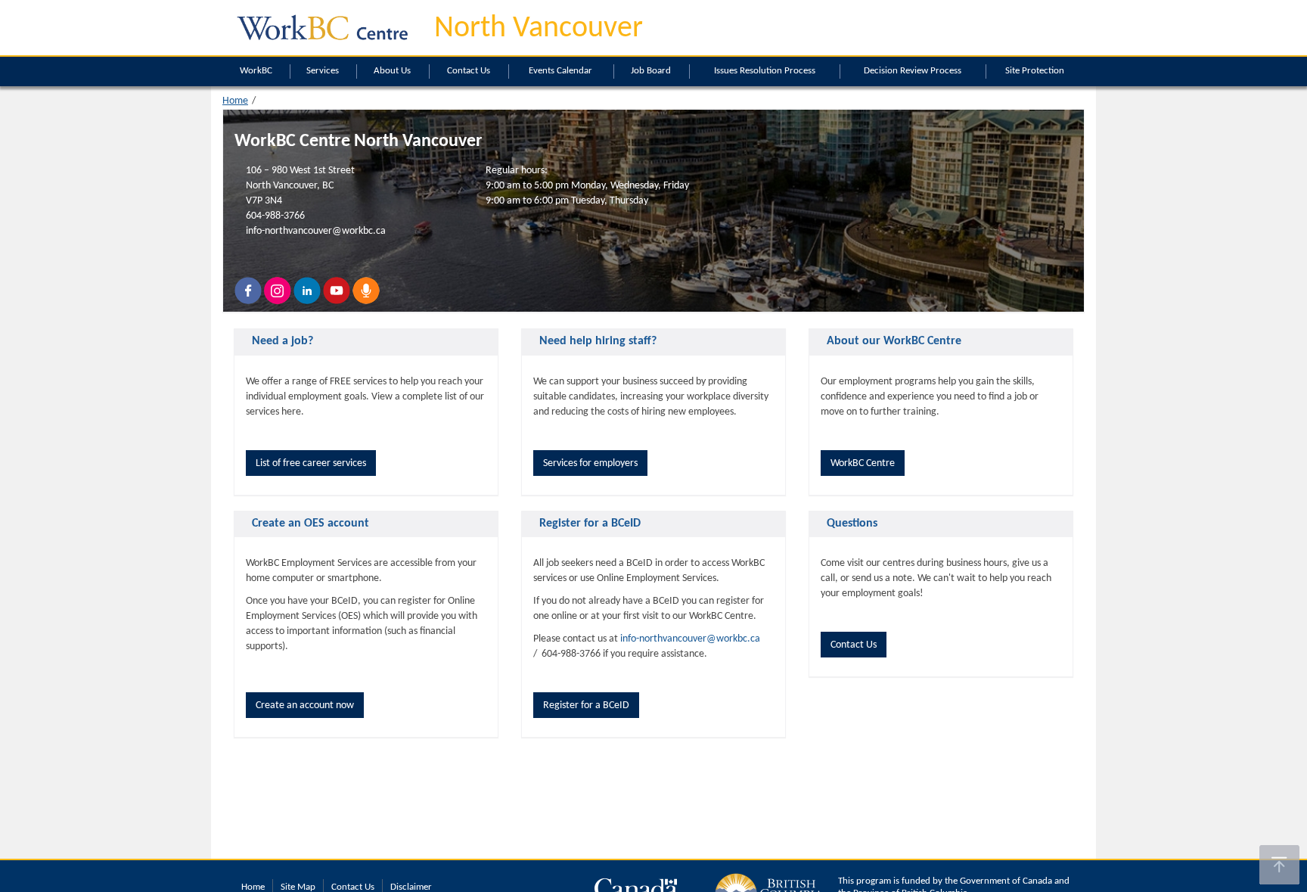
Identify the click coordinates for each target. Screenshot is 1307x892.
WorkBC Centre (862, 463)
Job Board (651, 71)
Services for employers (590, 463)
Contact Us (468, 71)
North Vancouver (538, 29)
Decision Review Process (912, 71)
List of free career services (311, 463)
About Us (392, 71)
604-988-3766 (275, 216)
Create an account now (305, 705)
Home (235, 101)
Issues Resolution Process (764, 71)
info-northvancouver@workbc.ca (316, 231)
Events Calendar (560, 71)
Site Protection (1034, 71)
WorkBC (256, 71)
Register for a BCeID (586, 705)
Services (322, 71)
